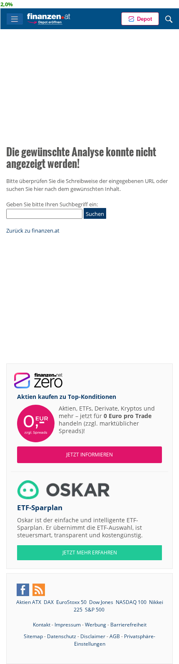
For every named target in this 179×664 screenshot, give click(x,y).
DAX (49, 602)
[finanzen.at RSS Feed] (38, 590)
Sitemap (33, 636)
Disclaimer (92, 636)
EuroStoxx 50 (71, 602)
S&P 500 (94, 609)
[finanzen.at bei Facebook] (23, 590)
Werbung (95, 624)
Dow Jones (101, 602)
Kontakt (41, 624)
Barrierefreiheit (128, 624)
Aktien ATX (28, 602)
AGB (114, 636)
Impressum (68, 624)
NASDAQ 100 (131, 602)
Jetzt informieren (89, 454)
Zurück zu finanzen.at (33, 230)
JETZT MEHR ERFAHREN (89, 552)
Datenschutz (61, 636)
